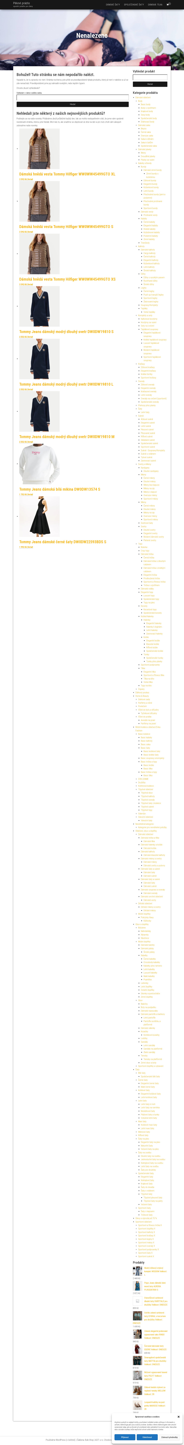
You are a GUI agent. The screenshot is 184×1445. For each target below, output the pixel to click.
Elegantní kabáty (151, 225)
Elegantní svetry (150, 533)
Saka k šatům (147, 142)
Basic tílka (148, 768)
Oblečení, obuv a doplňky (146, 831)
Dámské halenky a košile (151, 844)
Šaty (140, 409)
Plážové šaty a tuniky (150, 1114)
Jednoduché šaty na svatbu (153, 1159)
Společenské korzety (153, 613)
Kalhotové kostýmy (149, 319)
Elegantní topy (147, 592)
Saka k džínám (147, 139)
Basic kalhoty (146, 741)
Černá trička (149, 557)
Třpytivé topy (146, 810)
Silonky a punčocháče (150, 993)
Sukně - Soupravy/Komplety (153, 450)
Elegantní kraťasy (148, 371)
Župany (141, 689)
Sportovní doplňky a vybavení (150, 1066)
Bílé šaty (141, 1073)
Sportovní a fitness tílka (154, 675)
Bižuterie (142, 927)
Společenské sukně (149, 443)
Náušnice (145, 938)
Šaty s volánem (147, 1190)
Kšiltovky (147, 920)
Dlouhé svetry (149, 530)
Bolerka (144, 547)
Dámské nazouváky (149, 1011)
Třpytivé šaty (146, 1194)
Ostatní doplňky (147, 990)
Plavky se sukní (147, 160)
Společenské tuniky (154, 658)
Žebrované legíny (151, 301)
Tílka (143, 668)
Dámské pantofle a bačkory (153, 1014)
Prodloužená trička (152, 578)
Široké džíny (149, 284)
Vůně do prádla (144, 716)
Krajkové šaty (146, 1183)
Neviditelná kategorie (145, 824)
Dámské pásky (147, 948)
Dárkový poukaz (142, 692)
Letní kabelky (149, 969)
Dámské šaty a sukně (150, 869)
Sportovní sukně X (146, 1256)
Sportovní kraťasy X (146, 1235)
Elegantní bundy (150, 184)
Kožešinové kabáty (152, 232)
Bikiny (143, 153)
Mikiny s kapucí (150, 492)
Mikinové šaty (144, 1132)
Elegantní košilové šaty (151, 1094)
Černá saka (146, 132)
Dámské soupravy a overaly (153, 889)
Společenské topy (151, 599)
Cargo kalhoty (149, 253)
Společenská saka (149, 146)
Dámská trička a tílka (150, 838)
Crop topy (145, 550)
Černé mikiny (149, 478)
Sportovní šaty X (145, 1253)
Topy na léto (146, 685)
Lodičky (144, 1038)
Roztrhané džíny (150, 281)
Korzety (144, 606)
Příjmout (125, 1437)
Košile (146, 637)
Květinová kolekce (146, 786)
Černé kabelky (150, 959)
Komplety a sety (145, 315)
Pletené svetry (150, 540)
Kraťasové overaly (148, 391)
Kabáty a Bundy (145, 163)
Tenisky (144, 1055)
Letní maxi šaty (147, 1128)
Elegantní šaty (147, 1176)
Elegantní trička (150, 575)
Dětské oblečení (145, 903)
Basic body (145, 104)
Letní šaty (145, 412)
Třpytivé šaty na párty (153, 1201)
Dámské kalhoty (148, 249)
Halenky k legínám (154, 627)
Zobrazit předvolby (169, 1437)
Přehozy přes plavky (147, 405)
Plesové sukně (147, 429)
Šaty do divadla (147, 1187)
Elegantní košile (153, 640)
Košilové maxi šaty (149, 1125)
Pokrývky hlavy (147, 917)
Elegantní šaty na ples (150, 1142)
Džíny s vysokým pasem (154, 277)
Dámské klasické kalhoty (154, 855)
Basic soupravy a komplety (152, 758)
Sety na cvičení (147, 326)
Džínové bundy (150, 180)
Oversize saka (147, 135)
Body (140, 101)
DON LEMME (143, 779)
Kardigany (145, 467)
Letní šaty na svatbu (150, 1166)
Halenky (147, 620)
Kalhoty (141, 246)
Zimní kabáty (149, 239)
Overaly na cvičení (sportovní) (153, 398)
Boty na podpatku (148, 1007)
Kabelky (144, 955)
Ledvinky (144, 983)
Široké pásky (149, 952)
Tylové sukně (146, 457)
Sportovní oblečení (144, 1221)
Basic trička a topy (149, 761)
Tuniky (146, 654)
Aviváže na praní (148, 720)
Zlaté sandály (149, 1052)
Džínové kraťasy (148, 367)
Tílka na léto (149, 678)
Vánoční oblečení (145, 817)
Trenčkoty (145, 243)
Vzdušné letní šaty (149, 1118)
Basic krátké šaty (151, 755)
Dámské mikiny (150, 862)
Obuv (140, 1000)
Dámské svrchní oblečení (152, 896)
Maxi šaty (142, 1121)
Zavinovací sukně (148, 460)
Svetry (143, 526)
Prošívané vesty (150, 215)
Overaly (141, 381)
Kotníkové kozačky (151, 1035)
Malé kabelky (149, 976)
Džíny (143, 274)
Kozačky (144, 1031)
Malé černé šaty (148, 1087)
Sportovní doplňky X (146, 1228)
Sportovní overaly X (146, 1246)
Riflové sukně (146, 436)
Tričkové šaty (146, 1215)
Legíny (143, 288)
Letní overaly (146, 395)
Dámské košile (150, 848)
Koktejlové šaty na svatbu (152, 1163)
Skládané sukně (148, 440)
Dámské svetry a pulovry (154, 865)
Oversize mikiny (150, 495)
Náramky (145, 934)
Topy (140, 544)
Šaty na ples (143, 1139)
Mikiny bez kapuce (151, 485)
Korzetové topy (150, 609)
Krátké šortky (146, 374)
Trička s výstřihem (152, 585)
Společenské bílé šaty (150, 1076)
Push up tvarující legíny (154, 294)
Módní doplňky (144, 914)
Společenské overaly (150, 402)
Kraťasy (141, 364)
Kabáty (144, 218)
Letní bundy (149, 191)
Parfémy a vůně (145, 703)
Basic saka (145, 744)
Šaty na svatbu (144, 1152)
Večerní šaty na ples (150, 1149)
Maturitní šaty (147, 1145)
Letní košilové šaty (149, 1097)
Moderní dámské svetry (154, 537)
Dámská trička (147, 554)
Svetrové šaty (147, 523)
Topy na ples (149, 602)
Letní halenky (152, 630)
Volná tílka (148, 682)
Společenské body (149, 118)
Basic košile (149, 765)
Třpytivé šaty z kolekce (151, 803)
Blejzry (143, 128)
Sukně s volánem (148, 454)
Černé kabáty (149, 222)
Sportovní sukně (148, 447)
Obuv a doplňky (142, 924)
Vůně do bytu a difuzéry (148, 710)
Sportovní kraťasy (148, 377)
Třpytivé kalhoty (148, 796)
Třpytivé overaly (148, 800)
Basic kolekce (144, 734)
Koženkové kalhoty (152, 263)
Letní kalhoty (149, 267)
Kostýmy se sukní (148, 322)
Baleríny (144, 1004)
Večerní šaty (146, 1204)
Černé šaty (143, 1080)
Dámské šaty (113, 4)
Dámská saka (144, 125)
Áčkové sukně (147, 419)
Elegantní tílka (150, 672)
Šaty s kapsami (147, 1211)
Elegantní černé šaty (150, 1083)
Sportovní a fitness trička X (150, 1225)
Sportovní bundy (151, 208)
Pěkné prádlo (21, 3)
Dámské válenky (148, 1028)
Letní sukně (146, 426)
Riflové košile (152, 647)
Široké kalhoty (150, 270)
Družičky (141, 782)
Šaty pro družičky (148, 1170)
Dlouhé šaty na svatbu (150, 1156)
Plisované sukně (148, 433)
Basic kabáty (146, 737)
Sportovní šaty (144, 1208)
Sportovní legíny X (146, 1239)
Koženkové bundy (151, 187)
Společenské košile (154, 651)
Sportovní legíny (150, 298)
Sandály (144, 1042)
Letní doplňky (146, 986)
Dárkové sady (144, 699)
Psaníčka (148, 979)
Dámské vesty (147, 211)
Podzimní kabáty (151, 236)
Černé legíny (149, 291)
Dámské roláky (147, 588)
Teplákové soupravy (149, 329)
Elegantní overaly (148, 388)
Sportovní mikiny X (146, 1242)
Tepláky (144, 308)
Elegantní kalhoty (151, 260)
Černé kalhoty (149, 256)
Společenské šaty (134, 4)
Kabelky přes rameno (153, 966)
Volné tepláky (149, 312)
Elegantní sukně (148, 422)
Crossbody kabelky (152, 962)
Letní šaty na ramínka (150, 1107)
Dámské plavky (144, 149)
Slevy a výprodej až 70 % (146, 1218)
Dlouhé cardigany (151, 471)
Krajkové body (147, 111)
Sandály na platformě (153, 1048)
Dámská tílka (155, 4)
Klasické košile (152, 644)
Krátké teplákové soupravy (155, 339)
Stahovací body (147, 121)
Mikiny (143, 474)
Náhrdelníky (146, 931)
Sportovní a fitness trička (154, 582)
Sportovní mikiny (151, 499)
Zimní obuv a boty (148, 1062)
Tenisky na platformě (153, 1059)
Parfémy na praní (148, 723)
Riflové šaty (143, 1135)
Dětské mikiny (150, 910)
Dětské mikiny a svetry (151, 907)
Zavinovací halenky (154, 633)
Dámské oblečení (143, 97)
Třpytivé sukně (147, 806)
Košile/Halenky (147, 616)
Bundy (143, 166)
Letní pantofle (149, 1017)
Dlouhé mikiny (150, 481)
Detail (30, 179)
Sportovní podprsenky (150, 665)
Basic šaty (145, 748)
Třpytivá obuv (147, 792)
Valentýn (142, 813)
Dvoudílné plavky (148, 156)
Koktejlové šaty (147, 1180)
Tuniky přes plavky (154, 661)
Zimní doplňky (147, 997)
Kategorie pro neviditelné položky (152, 827)
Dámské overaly (150, 893)
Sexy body (145, 115)
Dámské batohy (148, 945)
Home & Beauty (142, 696)
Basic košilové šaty (152, 751)
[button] (178, 1416)
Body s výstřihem (148, 108)
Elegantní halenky (153, 623)
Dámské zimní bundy (153, 170)
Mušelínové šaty (148, 1111)
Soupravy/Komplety (149, 305)
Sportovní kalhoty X (146, 1232)
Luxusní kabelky (150, 972)
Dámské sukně (150, 876)
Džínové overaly (147, 384)
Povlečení (142, 706)
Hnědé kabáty (149, 229)
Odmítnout (147, 1437)
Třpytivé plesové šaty (153, 1197)
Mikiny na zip (149, 488)
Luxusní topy (149, 595)
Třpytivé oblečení (145, 789)
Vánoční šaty (146, 820)
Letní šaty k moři (148, 1104)
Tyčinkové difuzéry (149, 713)
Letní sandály (149, 1045)
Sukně (141, 416)
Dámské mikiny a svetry (151, 858)
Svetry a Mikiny (144, 464)
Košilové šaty (144, 1090)
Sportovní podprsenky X (148, 1249)
